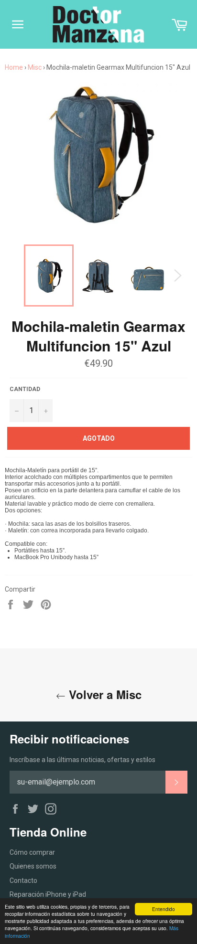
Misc (35, 67)
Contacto (23, 880)
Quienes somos (33, 866)
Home (14, 67)
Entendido (163, 908)
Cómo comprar (32, 852)
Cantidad (25, 389)
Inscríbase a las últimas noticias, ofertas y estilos (82, 760)
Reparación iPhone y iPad (48, 894)
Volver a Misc (104, 694)
